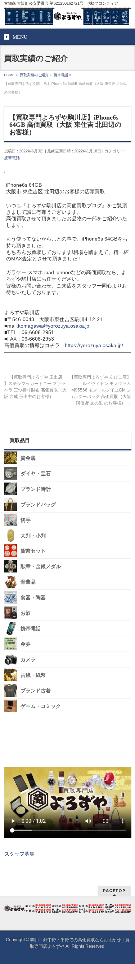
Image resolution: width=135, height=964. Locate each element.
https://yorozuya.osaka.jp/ (94, 345)
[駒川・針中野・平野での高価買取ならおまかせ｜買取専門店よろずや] (67, 16)
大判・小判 (33, 535)
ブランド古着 (36, 690)
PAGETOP (114, 890)
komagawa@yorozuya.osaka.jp (53, 326)
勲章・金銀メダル (41, 566)
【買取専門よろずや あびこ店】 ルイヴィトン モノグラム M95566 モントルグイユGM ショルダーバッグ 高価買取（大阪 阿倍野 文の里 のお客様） (100, 390)
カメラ (28, 659)
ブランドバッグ (38, 504)
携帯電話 (12, 158)
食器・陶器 (33, 597)
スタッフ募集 (19, 854)
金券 (26, 644)
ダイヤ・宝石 (36, 473)
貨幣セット (33, 551)
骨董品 (28, 582)
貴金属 (28, 458)
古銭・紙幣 (33, 675)
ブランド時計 (36, 489)
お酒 (26, 613)
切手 (26, 520)
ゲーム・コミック (41, 706)
